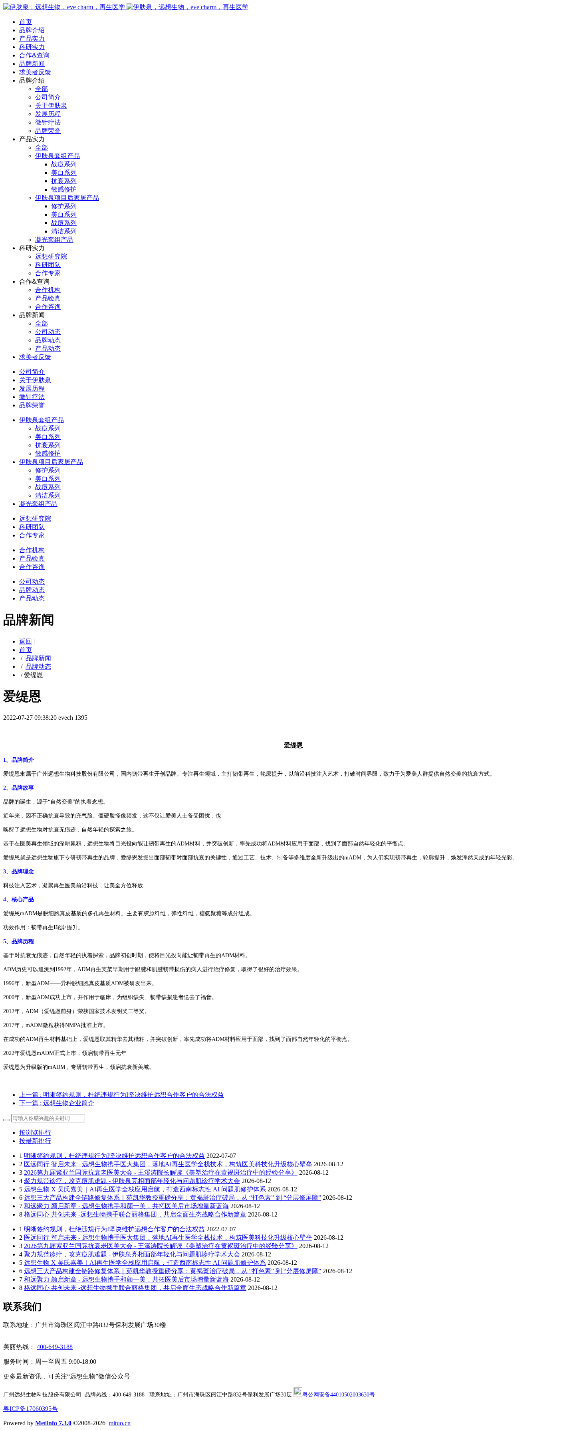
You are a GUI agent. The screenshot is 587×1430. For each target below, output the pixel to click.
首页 (25, 21)
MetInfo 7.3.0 (53, 1423)
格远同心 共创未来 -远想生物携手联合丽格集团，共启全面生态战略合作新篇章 (135, 1214)
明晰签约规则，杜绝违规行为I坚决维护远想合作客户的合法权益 (114, 1155)
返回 (25, 641)
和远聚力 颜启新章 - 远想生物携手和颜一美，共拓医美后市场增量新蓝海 (126, 1206)
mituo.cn (120, 1423)
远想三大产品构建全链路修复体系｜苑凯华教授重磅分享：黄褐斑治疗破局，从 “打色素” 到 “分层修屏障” (172, 1197)
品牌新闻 (38, 658)
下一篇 (56, 1103)
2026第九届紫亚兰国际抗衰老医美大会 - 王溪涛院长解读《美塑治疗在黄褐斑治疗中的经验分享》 (160, 1172)
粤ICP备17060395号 (30, 1408)
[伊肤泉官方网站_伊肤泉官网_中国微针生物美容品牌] (125, 7)
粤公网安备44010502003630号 (338, 1395)
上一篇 (121, 1094)
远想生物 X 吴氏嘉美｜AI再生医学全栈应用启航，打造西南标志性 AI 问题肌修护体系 (145, 1189)
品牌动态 (38, 666)
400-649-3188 (55, 1346)
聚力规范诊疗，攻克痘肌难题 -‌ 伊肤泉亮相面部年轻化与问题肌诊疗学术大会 (132, 1180)
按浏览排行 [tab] (35, 1132)
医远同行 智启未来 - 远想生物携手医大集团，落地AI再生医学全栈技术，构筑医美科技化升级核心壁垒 (168, 1164)
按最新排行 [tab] (35, 1141)
